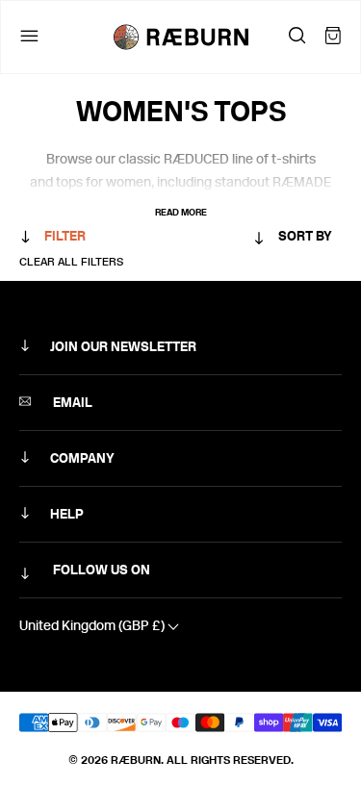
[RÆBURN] (181, 37)
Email (71, 402)
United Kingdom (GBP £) (93, 626)
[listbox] (255, 240)
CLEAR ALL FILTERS (71, 261)
